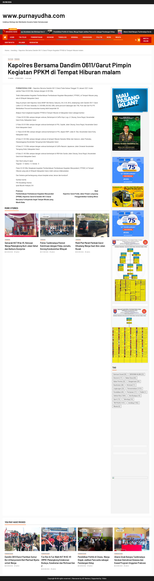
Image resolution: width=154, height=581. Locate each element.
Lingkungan (118, 388)
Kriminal (74, 37)
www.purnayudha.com (34, 15)
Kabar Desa (131, 378)
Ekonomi (50, 37)
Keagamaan (134, 381)
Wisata (118, 37)
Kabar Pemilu (119, 381)
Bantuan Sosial (119, 374)
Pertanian (132, 392)
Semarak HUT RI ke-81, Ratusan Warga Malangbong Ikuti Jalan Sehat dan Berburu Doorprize (21, 245)
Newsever (76, 579)
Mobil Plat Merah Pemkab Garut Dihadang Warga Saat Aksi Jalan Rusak (90, 245)
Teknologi (62, 37)
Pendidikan (118, 392)
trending (17, 59)
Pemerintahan (36, 37)
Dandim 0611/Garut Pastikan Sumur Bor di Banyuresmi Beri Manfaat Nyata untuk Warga (22, 559)
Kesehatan (34, 42)
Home (12, 37)
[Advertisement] (130, 426)
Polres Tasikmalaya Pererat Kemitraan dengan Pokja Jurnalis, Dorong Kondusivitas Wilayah (55, 245)
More (109, 37)
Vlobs (104, 579)
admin (12, 78)
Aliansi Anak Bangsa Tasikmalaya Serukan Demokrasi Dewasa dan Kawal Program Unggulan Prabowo (130, 559)
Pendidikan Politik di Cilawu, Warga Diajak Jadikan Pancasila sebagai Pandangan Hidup (60, 32)
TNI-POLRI (22, 37)
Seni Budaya (87, 37)
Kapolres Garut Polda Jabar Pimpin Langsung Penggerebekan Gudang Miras (80, 194)
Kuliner (22, 42)
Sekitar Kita (9, 42)
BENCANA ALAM (137, 374)
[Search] (136, 40)
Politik (99, 37)
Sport (116, 399)
